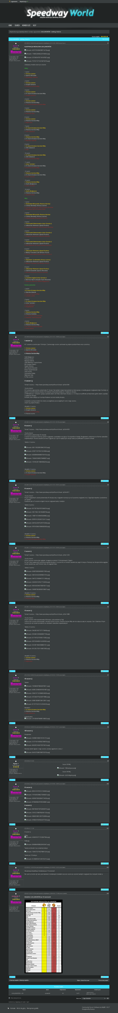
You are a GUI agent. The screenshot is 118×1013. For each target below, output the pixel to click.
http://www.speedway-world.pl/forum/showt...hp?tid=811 (53, 492)
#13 (108, 893)
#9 (108, 761)
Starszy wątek (14, 980)
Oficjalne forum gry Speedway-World (18, 32)
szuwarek (64, 893)
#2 (108, 336)
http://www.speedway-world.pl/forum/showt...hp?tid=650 (53, 429)
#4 (108, 484)
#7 (108, 675)
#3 (108, 422)
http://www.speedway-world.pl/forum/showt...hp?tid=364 (52, 385)
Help (34, 25)
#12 (108, 867)
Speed (63, 336)
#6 (108, 606)
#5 (108, 547)
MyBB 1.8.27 (106, 1007)
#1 (108, 43)
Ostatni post (89, 994)
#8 (108, 727)
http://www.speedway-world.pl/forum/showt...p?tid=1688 (53, 614)
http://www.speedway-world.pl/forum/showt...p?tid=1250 (53, 555)
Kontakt (12, 1008)
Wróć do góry (21, 1008)
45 (63, 993)
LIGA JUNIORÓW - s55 (17, 993)
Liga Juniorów (37, 32)
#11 (108, 828)
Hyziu (63, 43)
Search (17, 25)
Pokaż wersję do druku (16, 998)
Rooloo (92, 1009)
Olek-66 (94, 994)
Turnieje (30, 32)
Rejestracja (23, 1)
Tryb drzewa (105, 39)
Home (10, 25)
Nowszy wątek (24, 980)
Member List (26, 25)
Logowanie (14, 1)
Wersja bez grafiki (32, 1008)
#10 (108, 783)
